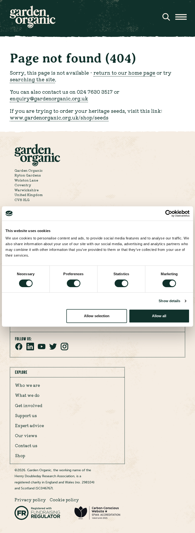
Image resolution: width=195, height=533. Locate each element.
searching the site (32, 79)
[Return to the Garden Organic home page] (32, 26)
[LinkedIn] (30, 349)
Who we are (27, 385)
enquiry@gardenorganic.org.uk (49, 98)
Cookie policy (64, 499)
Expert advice (29, 425)
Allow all (159, 316)
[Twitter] (53, 349)
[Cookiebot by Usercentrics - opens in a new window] (169, 213)
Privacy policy (30, 499)
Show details (169, 301)
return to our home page (124, 72)
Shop (20, 455)
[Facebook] (19, 349)
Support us (26, 415)
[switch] (73, 283)
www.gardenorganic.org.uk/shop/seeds (59, 117)
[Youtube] (41, 349)
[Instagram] (64, 349)
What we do (27, 395)
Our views (26, 435)
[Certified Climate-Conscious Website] (97, 518)
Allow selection (96, 316)
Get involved (28, 405)
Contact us (26, 445)
